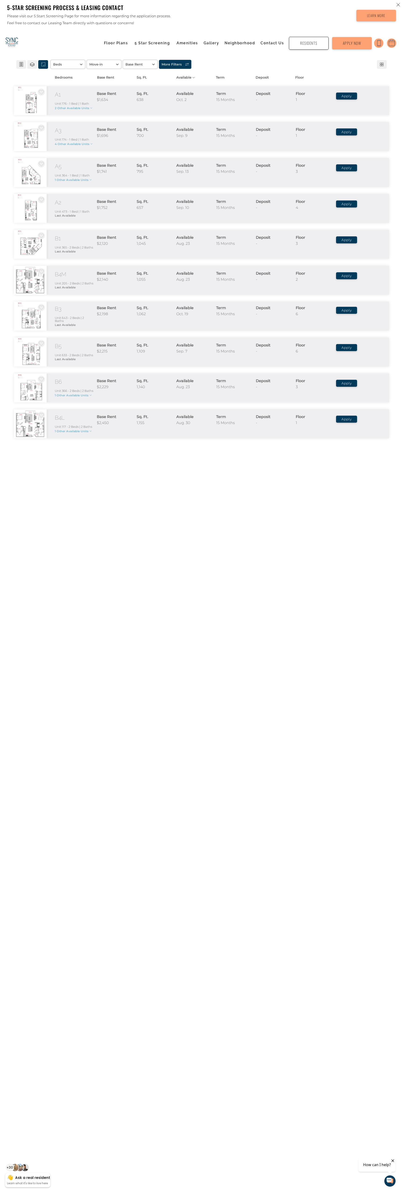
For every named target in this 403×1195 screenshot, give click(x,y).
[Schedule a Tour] (391, 43)
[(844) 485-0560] (378, 43)
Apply (346, 96)
